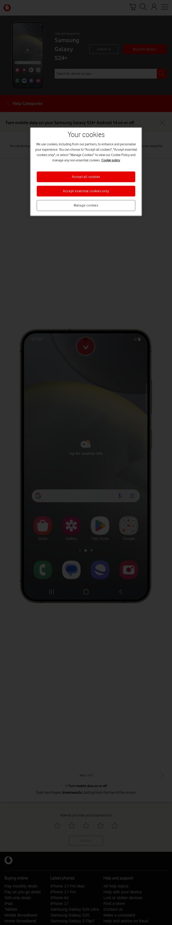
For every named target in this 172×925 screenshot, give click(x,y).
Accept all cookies (86, 177)
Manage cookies (86, 206)
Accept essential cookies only (86, 191)
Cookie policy (110, 160)
